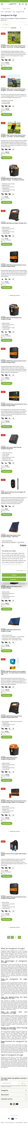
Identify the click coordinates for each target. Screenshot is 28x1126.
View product (7, 68)
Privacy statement (18, 1122)
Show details (20, 570)
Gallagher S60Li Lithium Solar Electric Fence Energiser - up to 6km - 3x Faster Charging (13, 136)
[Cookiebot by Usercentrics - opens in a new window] (20, 546)
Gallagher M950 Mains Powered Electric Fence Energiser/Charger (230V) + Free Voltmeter (13, 801)
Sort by (8, 27)
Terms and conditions (10, 1122)
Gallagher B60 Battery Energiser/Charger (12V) (14, 223)
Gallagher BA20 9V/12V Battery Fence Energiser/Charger (11, 318)
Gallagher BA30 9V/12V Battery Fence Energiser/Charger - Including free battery (12, 179)
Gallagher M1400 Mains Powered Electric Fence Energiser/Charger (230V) (14, 404)
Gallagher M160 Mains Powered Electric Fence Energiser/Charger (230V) (13, 265)
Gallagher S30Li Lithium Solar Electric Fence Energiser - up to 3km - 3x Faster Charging (13, 89)
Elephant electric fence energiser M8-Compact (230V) (13, 854)
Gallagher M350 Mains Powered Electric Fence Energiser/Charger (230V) (13, 361)
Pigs (14, 11)
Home (2, 11)
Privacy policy (8, 1086)
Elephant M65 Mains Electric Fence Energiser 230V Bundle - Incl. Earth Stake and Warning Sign (13, 673)
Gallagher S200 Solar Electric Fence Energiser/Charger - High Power (11, 536)
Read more (4, 20)
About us (2, 1122)
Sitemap (25, 1122)
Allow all (14, 575)
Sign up (23, 1083)
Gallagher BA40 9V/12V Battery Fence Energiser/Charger (11, 587)
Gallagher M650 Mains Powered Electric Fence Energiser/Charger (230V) (13, 897)
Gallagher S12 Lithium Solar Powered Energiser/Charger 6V (11, 448)
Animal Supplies (8, 11)
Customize (13, 579)
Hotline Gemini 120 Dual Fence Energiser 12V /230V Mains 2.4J (13, 492)
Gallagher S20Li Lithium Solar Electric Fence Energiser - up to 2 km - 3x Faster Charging (13, 46)
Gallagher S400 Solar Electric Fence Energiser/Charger (11, 630)
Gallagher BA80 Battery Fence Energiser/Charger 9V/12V (9, 758)
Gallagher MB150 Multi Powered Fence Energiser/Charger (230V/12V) (11, 716)
